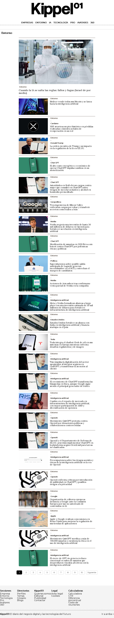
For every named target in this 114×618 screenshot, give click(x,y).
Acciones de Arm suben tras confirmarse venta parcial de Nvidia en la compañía (70, 284)
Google (53, 496)
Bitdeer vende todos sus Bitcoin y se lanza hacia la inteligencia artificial (71, 102)
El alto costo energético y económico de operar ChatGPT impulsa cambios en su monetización (70, 168)
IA (50, 22)
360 (92, 22)
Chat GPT (54, 163)
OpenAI (53, 418)
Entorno (41, 22)
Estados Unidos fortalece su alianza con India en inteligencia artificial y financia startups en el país (69, 324)
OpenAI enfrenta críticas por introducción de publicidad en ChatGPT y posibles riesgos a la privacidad (71, 482)
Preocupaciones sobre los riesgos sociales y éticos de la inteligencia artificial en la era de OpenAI (71, 462)
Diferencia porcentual (74, 599)
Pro (72, 22)
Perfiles (21, 594)
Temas (20, 596)
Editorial (38, 596)
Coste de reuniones (74, 603)
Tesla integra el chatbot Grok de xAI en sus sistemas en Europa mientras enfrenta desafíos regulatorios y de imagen (71, 344)
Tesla (52, 339)
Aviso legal (57, 594)
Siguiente (91, 572)
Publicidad (40, 598)
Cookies (55, 596)
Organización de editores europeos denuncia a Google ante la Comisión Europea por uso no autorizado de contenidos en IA (68, 502)
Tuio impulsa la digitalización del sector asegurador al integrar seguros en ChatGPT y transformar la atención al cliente (69, 365)
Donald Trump (56, 143)
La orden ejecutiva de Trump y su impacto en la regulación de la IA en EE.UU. (71, 147)
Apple (53, 516)
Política (53, 261)
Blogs (20, 600)
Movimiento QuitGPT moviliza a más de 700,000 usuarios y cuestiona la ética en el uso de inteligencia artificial (70, 540)
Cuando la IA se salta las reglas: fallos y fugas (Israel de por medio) (55, 92)
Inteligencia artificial (59, 300)
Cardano (54, 123)
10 (82, 572)
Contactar (39, 600)
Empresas (27, 22)
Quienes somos (42, 594)
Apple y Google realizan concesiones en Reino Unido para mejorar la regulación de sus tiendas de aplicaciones (71, 521)
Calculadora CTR (75, 595)
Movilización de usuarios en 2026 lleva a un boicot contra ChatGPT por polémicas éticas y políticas (71, 246)
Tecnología (60, 22)
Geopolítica (55, 202)
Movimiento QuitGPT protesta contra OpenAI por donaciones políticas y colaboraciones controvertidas (68, 423)
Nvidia (53, 221)
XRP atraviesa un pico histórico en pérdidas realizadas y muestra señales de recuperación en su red (71, 128)
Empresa (5, 594)
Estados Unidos (57, 319)
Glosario (21, 598)
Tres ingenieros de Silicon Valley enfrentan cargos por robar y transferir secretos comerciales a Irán (70, 207)
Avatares (82, 22)
